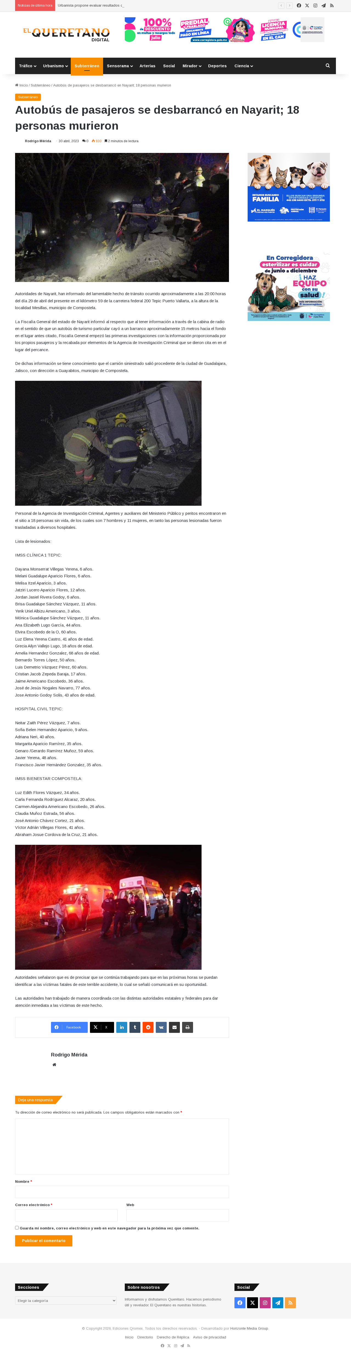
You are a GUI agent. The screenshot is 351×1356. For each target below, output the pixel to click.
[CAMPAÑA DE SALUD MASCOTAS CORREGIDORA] (289, 320)
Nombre (23, 1181)
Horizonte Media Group (249, 1328)
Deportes (217, 66)
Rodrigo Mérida (38, 141)
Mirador (190, 66)
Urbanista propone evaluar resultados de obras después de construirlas (117, 5)
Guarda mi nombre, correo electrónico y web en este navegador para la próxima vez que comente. (109, 1228)
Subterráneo (87, 66)
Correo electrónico (33, 1205)
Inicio (23, 85)
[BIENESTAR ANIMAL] (289, 220)
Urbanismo (53, 66)
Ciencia (241, 66)
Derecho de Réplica (173, 1337)
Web (130, 1205)
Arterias (147, 66)
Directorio (145, 1337)
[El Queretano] (66, 35)
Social (169, 66)
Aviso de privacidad (209, 1337)
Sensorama (118, 66)
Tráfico (25, 66)
